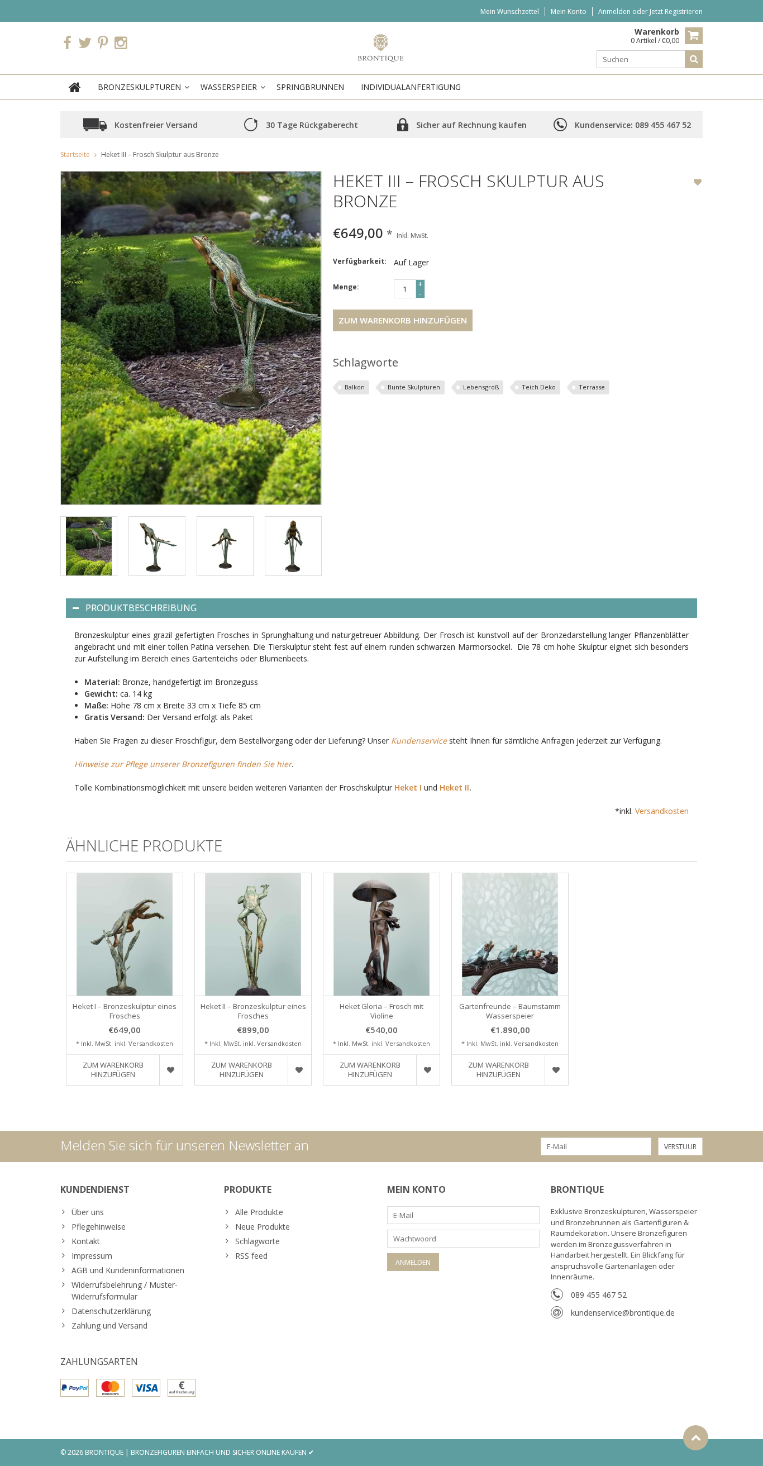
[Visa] (146, 1388)
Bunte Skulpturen (414, 387)
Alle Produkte (259, 1212)
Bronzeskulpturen (139, 87)
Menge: (346, 287)
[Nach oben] (695, 1437)
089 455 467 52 (599, 1294)
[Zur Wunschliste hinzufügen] (698, 183)
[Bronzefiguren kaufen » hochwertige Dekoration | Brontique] (381, 47)
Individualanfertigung (411, 87)
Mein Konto (568, 11)
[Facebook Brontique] (67, 43)
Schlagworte (257, 1241)
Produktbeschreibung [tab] (141, 608)
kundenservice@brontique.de (623, 1312)
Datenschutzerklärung (111, 1311)
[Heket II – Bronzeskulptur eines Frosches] (253, 934)
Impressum (91, 1255)
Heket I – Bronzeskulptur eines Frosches (125, 1011)
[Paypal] (74, 1388)
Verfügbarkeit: (360, 261)
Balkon (355, 387)
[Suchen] (694, 59)
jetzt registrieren (676, 11)
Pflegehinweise (98, 1226)
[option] (89, 546)
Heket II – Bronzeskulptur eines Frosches (253, 1011)
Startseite (75, 154)
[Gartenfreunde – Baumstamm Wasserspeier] (510, 934)
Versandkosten (662, 811)
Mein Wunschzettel (509, 11)
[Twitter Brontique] (85, 43)
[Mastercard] (110, 1388)
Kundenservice (419, 740)
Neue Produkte (262, 1226)
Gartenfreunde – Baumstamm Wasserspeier (510, 1011)
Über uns (87, 1212)
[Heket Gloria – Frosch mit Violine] (381, 934)
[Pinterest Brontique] (102, 43)
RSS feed (251, 1255)
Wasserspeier (229, 87)
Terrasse (592, 387)
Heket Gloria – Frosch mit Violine (381, 1011)
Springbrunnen (310, 87)
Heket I (408, 787)
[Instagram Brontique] (120, 43)
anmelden (615, 11)
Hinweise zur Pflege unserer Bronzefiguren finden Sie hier (183, 764)
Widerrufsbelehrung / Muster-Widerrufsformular (124, 1290)
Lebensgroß (481, 387)
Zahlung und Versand (109, 1325)
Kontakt (85, 1241)
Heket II (454, 787)
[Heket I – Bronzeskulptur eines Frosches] (124, 934)
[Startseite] (74, 87)
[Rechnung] (182, 1388)
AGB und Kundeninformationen (127, 1270)
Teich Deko (539, 387)
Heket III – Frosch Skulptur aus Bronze (160, 154)
